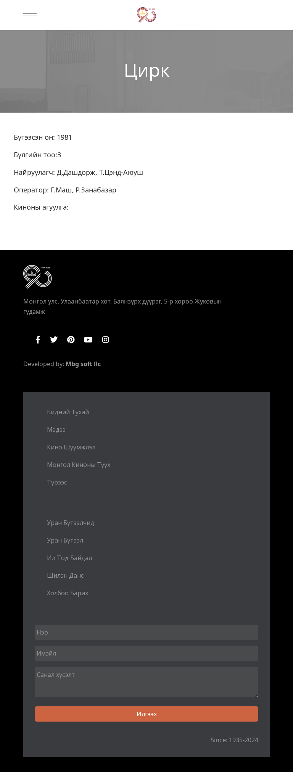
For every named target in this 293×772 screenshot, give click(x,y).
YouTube (88, 340)
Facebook (37, 340)
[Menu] (30, 13)
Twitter (54, 340)
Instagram (105, 340)
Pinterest (70, 340)
